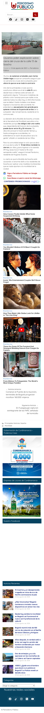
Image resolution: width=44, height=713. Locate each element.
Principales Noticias (12, 423)
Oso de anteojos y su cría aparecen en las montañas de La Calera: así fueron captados (27, 655)
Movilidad (8, 426)
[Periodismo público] (6, 3)
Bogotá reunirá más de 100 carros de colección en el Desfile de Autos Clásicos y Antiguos (28, 630)
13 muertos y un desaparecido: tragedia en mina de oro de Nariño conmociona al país (27, 592)
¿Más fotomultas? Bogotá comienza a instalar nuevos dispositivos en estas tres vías (27, 604)
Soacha (23, 423)
